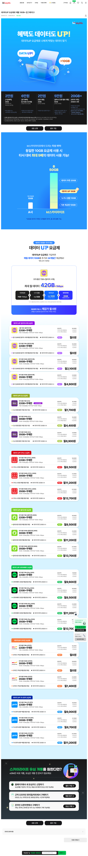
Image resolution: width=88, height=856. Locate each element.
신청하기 (61, 853)
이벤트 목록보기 (75, 840)
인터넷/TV (29, 2)
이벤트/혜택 (44, 2)
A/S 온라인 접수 (80, 639)
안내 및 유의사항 (9, 831)
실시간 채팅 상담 (80, 630)
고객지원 (65, 2)
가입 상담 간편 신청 (80, 627)
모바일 (36, 2)
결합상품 (22, 2)
